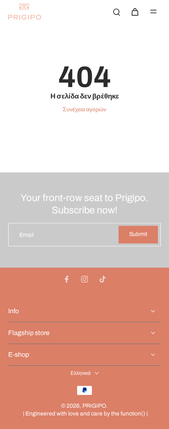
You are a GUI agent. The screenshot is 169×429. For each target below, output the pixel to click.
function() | (134, 414)
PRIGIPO (94, 406)
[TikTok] (103, 279)
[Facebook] (66, 279)
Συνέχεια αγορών (84, 109)
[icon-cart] (135, 11)
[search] (116, 11)
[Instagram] (84, 279)
